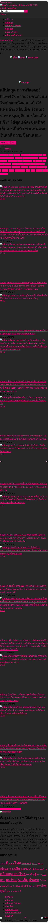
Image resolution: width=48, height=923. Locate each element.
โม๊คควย (4, 174)
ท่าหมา (39, 161)
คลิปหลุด (9, 22)
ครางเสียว (9, 158)
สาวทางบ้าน (5, 167)
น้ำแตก (26, 164)
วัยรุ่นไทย (40, 164)
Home (2, 40)
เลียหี (33, 170)
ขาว (40, 155)
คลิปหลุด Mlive (11, 32)
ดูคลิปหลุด (27, 161)
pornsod (8, 148)
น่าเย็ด (20, 164)
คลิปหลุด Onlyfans (13, 26)
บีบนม (33, 164)
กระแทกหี (25, 155)
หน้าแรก (9, 19)
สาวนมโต (16, 167)
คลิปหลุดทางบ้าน (30, 158)
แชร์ (13, 143)
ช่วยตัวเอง (12, 161)
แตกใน (39, 170)
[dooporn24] (5, 812)
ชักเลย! (3, 14)
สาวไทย (32, 167)
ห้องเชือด (9, 29)
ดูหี (34, 161)
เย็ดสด (11, 170)
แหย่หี (45, 170)
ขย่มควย (34, 155)
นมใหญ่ (7, 164)
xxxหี (10, 155)
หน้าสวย (40, 167)
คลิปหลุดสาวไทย (13, 874)
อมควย (5, 170)
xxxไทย (16, 155)
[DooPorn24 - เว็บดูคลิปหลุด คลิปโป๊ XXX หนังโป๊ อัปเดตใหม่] (19, 8)
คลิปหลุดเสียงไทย (13, 35)
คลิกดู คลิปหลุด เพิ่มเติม (10, 809)
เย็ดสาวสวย (20, 170)
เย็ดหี (28, 170)
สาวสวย (24, 167)
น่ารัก (14, 164)
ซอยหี (20, 161)
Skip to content (6, 2)
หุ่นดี (3, 891)
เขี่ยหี (14, 891)
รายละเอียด (5, 143)
